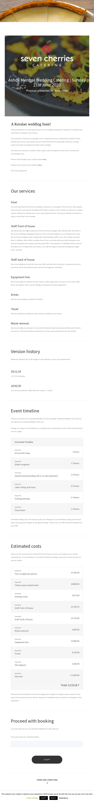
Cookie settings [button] (32, 798)
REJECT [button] (53, 798)
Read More (63, 798)
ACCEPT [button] (43, 798)
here (44, 159)
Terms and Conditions (47, 780)
